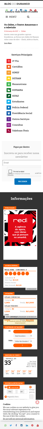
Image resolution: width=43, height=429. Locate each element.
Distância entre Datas (14, 383)
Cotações (9, 293)
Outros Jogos (31, 289)
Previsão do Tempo (12, 355)
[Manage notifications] (37, 402)
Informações (21, 198)
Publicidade (9, 208)
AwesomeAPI (14, 317)
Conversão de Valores (14, 327)
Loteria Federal (11, 265)
